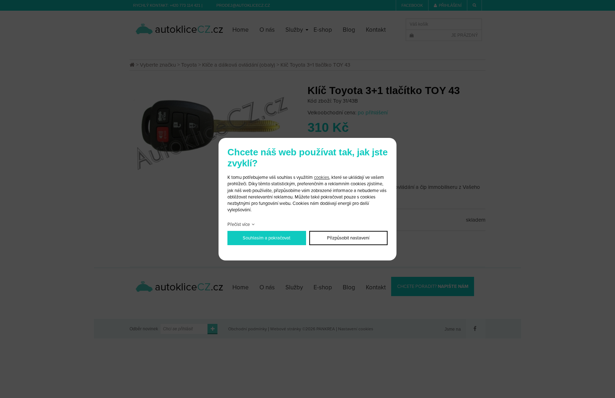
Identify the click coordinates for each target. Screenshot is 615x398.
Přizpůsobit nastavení (348, 238)
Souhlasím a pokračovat (266, 238)
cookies (321, 177)
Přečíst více (238, 224)
